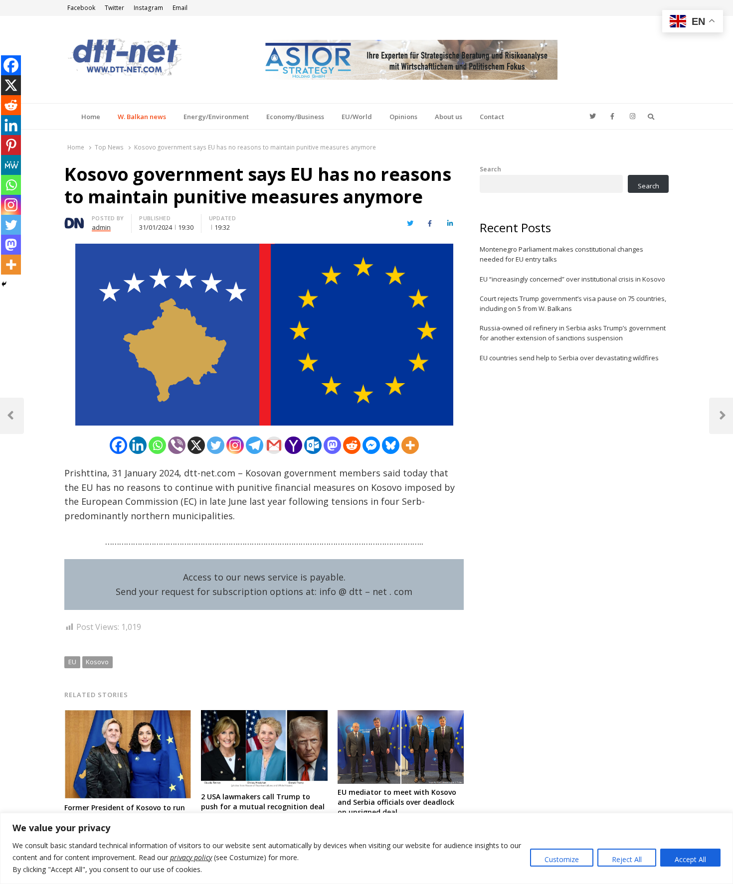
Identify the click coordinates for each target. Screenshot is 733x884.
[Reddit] (352, 445)
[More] (410, 445)
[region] (366, 848)
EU (72, 661)
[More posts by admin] (74, 219)
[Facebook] (118, 445)
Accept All (690, 859)
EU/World (357, 116)
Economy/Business (295, 116)
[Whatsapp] (157, 445)
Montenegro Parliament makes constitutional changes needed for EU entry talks (561, 254)
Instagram (148, 7)
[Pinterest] (11, 145)
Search (490, 169)
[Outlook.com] (313, 445)
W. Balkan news (142, 116)
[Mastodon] (332, 445)
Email (180, 7)
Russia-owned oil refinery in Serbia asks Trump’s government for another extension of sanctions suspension (573, 332)
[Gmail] (274, 445)
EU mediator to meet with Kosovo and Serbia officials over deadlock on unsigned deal (397, 802)
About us (448, 116)
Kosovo (97, 661)
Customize (562, 859)
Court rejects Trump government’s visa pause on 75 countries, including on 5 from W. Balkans (573, 303)
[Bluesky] (390, 445)
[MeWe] (11, 165)
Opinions (403, 116)
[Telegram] (254, 445)
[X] (196, 445)
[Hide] (4, 284)
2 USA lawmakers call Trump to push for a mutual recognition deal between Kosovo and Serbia (263, 806)
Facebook (81, 7)
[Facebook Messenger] (371, 445)
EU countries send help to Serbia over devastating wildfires (569, 357)
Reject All (627, 859)
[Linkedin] (138, 445)
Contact (492, 116)
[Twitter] (215, 445)
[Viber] (176, 445)
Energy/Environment (216, 116)
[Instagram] (235, 445)
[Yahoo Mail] (293, 445)
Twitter (114, 7)
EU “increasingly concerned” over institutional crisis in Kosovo (572, 279)
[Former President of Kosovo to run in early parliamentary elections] (127, 716)
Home (90, 116)
